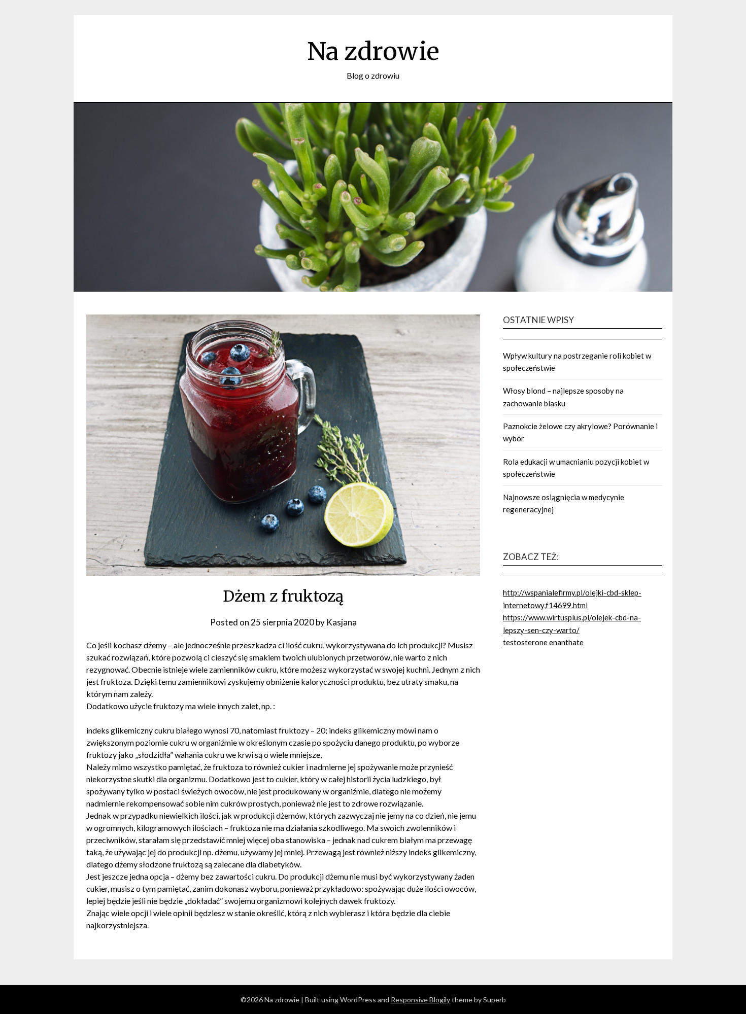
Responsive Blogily (420, 999)
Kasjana (341, 622)
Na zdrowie (373, 51)
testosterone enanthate (543, 642)
